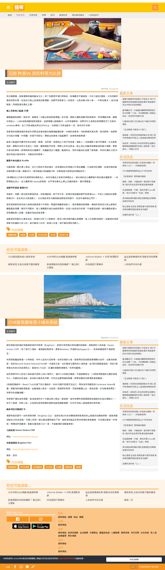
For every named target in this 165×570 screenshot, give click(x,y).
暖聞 (81, 516)
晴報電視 (20, 15)
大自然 (49, 467)
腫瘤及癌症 (104, 532)
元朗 (32, 234)
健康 (10, 15)
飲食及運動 (73, 532)
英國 (79, 467)
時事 (44, 15)
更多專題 (72, 535)
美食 (23, 234)
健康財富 (63, 15)
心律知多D (94, 15)
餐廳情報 (12, 234)
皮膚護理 (62, 535)
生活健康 (84, 532)
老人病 (153, 532)
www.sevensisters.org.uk (25, 436)
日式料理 (43, 234)
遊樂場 (69, 467)
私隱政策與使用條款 (66, 558)
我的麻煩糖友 (78, 15)
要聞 (70, 516)
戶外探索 (25, 467)
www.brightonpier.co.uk (25, 449)
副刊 (53, 15)
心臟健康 (115, 532)
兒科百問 (135, 532)
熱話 (76, 516)
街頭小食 (64, 234)
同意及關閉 (134, 559)
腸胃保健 (125, 532)
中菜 (53, 234)
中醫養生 (94, 532)
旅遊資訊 (12, 467)
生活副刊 (10, 82)
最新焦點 (62, 516)
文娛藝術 (38, 467)
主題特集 (33, 15)
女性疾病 (145, 532)
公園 (59, 467)
